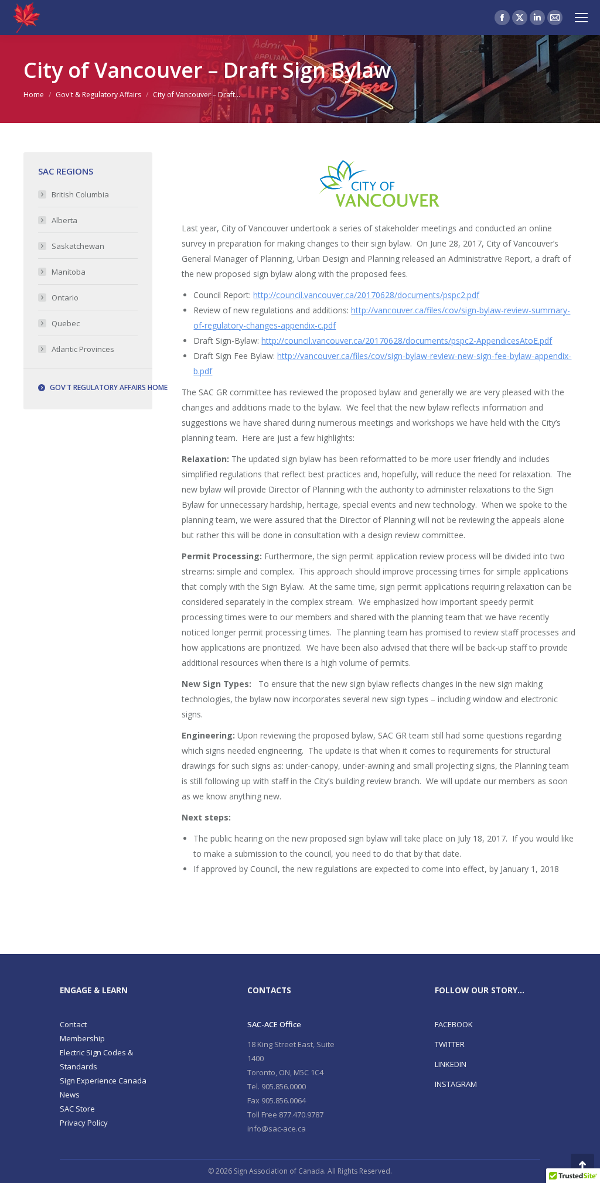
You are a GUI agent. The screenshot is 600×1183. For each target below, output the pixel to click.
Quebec (66, 323)
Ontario (65, 297)
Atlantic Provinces (83, 349)
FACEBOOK (454, 1024)
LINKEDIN (450, 1064)
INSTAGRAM (456, 1084)
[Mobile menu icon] (581, 18)
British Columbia (80, 194)
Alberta (64, 220)
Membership (82, 1038)
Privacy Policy (84, 1122)
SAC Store (77, 1108)
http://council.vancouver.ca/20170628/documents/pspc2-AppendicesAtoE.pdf (406, 340)
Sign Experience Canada (103, 1080)
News (70, 1094)
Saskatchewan (78, 246)
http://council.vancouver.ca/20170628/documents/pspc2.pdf (366, 294)
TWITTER (450, 1044)
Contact (73, 1024)
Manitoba (69, 271)
